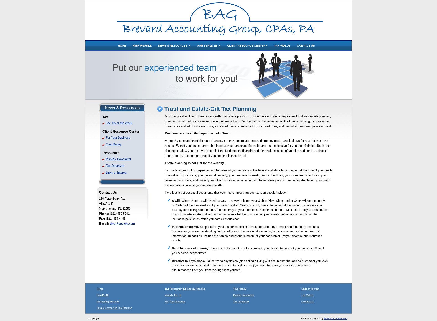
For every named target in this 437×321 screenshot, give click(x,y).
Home (122, 45)
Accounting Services (108, 301)
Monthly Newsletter (118, 159)
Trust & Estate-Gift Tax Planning (114, 307)
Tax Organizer (115, 165)
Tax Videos (282, 45)
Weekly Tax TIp (173, 295)
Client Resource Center (246, 45)
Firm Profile (142, 45)
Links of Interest (116, 172)
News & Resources (173, 45)
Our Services (207, 45)
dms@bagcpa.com (122, 223)
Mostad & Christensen (335, 318)
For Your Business (118, 137)
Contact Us (306, 45)
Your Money (114, 144)
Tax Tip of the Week (119, 123)
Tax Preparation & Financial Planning (185, 288)
